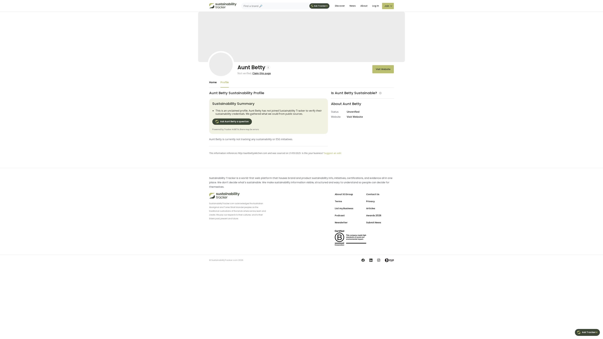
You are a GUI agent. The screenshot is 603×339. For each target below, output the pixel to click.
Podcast (340, 215)
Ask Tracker (321, 5)
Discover (340, 5)
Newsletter (341, 222)
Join (386, 6)
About (363, 5)
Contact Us (372, 194)
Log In (375, 5)
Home (213, 82)
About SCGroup (344, 194)
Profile (224, 82)
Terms (338, 201)
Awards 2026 (373, 215)
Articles (370, 208)
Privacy (370, 201)
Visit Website (383, 69)
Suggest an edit (332, 153)
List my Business (344, 208)
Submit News (373, 222)
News (353, 5)
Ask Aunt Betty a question (234, 121)
